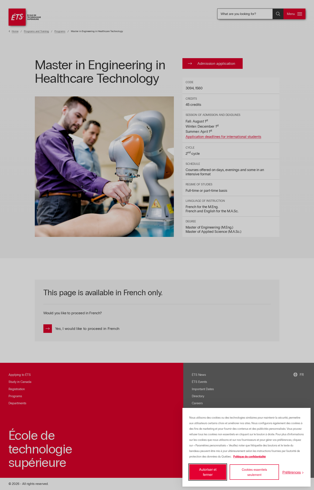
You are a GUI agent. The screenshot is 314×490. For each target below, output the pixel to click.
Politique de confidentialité (249, 456)
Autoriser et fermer (207, 472)
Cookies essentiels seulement (254, 472)
